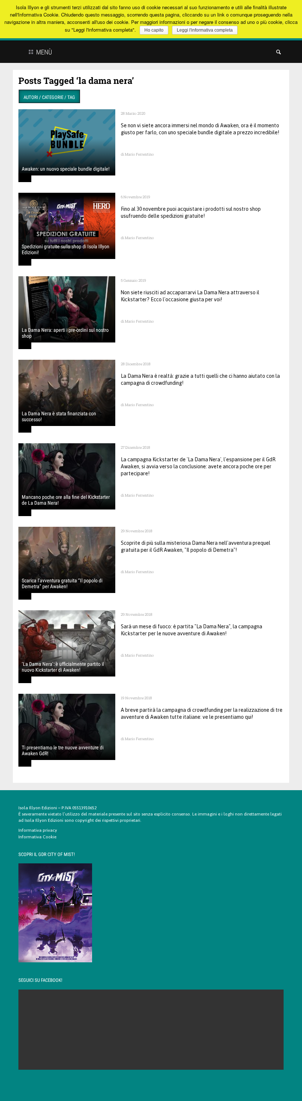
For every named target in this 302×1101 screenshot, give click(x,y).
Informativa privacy (37, 830)
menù (43, 52)
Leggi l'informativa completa (205, 30)
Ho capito (154, 30)
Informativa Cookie (37, 836)
